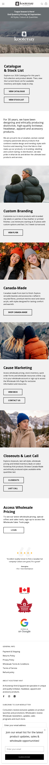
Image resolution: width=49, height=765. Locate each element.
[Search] (42, 4)
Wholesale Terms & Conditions (16, 664)
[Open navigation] (3, 4)
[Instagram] (9, 696)
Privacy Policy (8, 660)
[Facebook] (4, 696)
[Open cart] (46, 4)
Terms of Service (10, 668)
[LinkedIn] (14, 696)
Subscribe (24, 757)
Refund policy (8, 672)
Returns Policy (9, 655)
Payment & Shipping (11, 651)
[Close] (45, 730)
